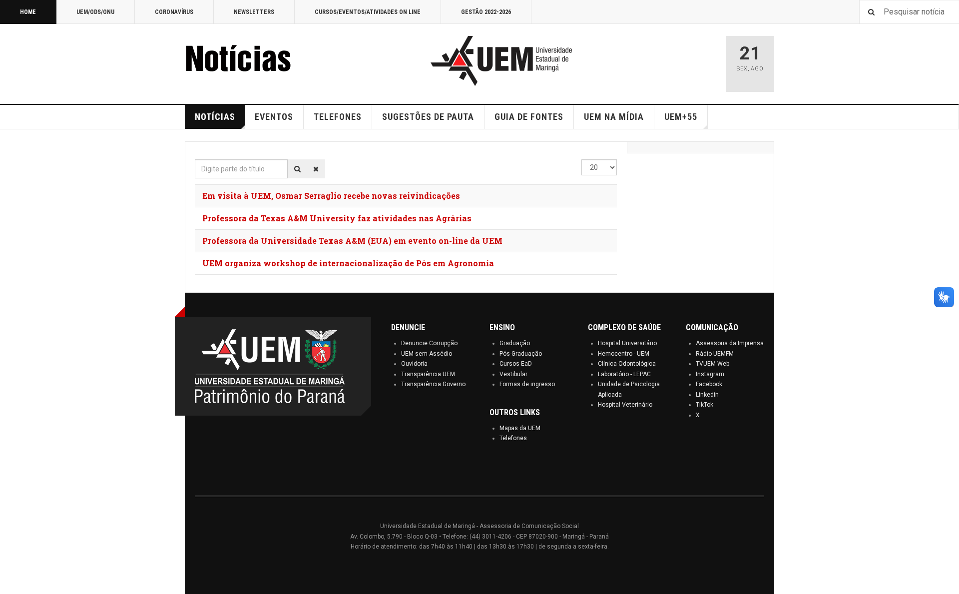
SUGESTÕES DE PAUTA (428, 116)
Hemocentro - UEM (623, 353)
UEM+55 (680, 116)
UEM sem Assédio (426, 353)
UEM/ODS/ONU (95, 11)
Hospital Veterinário (625, 404)
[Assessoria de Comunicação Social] (260, 61)
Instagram (710, 374)
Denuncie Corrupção (429, 343)
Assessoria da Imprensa (730, 343)
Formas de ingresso (527, 384)
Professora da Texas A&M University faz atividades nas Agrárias (337, 218)
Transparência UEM (428, 374)
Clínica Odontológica (627, 363)
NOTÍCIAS (215, 116)
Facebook (709, 384)
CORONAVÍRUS (174, 11)
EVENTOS (274, 116)
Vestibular (513, 374)
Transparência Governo (433, 384)
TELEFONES (338, 116)
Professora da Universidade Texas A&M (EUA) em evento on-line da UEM (352, 240)
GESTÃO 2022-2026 (486, 11)
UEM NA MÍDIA (614, 116)
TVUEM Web (712, 363)
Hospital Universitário (627, 343)
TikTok (704, 404)
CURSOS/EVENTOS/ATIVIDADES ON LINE (368, 11)
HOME (28, 11)
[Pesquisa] (297, 168)
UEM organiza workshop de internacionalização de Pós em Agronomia (348, 263)
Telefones (513, 438)
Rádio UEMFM (715, 353)
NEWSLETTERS (254, 11)
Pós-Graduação (520, 353)
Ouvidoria (414, 363)
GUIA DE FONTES (528, 116)
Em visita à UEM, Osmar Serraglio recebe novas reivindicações (331, 195)
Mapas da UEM (519, 428)
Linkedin (707, 394)
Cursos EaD (515, 363)
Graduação (514, 343)
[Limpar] (316, 168)
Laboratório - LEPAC (624, 374)
